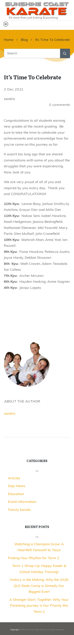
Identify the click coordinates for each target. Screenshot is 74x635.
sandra (9, 413)
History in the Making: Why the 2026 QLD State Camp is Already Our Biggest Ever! (39, 585)
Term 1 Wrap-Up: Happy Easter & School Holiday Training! (39, 569)
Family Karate (19, 509)
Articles (14, 478)
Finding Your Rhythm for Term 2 (33, 558)
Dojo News (16, 486)
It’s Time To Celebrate (32, 77)
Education (16, 494)
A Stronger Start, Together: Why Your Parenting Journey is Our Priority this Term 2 (38, 605)
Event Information (22, 501)
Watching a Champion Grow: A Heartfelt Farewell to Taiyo (39, 547)
